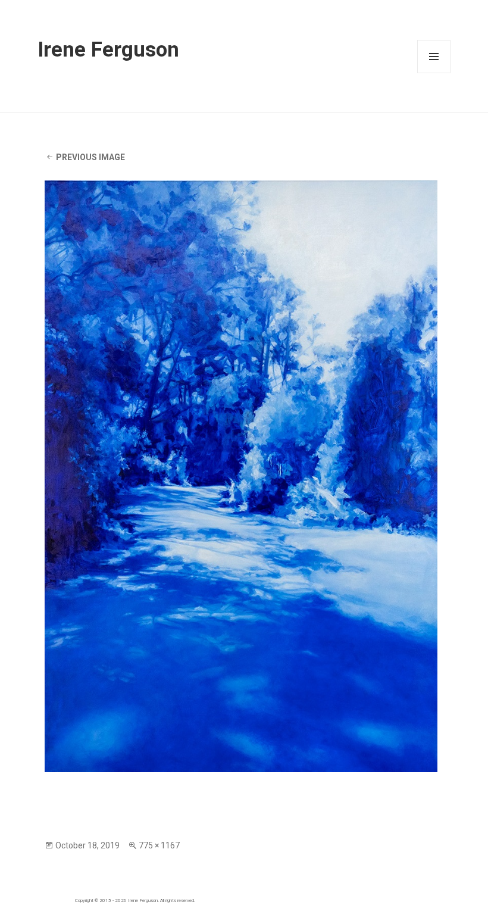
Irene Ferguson (108, 49)
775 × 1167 (159, 845)
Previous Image (90, 157)
